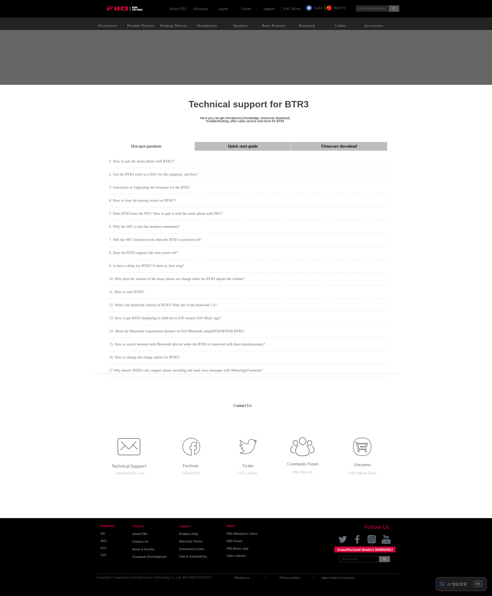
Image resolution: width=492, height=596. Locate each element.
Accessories (373, 26)
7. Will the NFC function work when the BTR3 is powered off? (155, 240)
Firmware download (339, 146)
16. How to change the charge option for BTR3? (144, 357)
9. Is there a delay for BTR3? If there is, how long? (146, 266)
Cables (340, 26)
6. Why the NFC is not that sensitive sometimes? (144, 227)
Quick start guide (243, 146)
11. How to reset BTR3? (126, 292)
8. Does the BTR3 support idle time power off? (143, 253)
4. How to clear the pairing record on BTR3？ (143, 200)
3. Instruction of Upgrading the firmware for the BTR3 (149, 187)
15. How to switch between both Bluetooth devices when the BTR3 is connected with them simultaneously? (187, 344)
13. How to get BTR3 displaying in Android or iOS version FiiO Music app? (165, 318)
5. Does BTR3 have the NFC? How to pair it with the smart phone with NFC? (165, 213)
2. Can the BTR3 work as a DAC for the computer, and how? (153, 174)
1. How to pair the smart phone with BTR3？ (142, 161)
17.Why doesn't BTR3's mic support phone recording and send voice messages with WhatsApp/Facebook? (186, 370)
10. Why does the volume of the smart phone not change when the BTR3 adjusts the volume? (176, 279)
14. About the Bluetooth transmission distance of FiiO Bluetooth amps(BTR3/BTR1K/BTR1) (176, 331)
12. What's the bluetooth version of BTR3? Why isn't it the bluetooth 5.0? (163, 305)
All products (107, 26)
